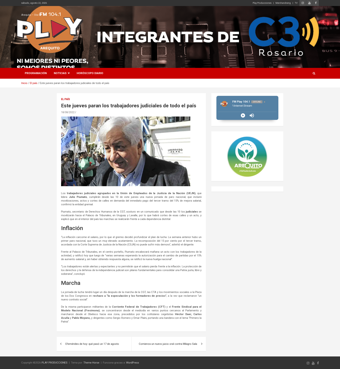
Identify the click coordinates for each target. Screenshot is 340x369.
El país (65, 99)
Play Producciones (262, 3)
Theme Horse (91, 362)
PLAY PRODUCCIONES (54, 362)
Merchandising (283, 3)
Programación (36, 73)
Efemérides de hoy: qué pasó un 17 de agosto (92, 343)
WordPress (132, 362)
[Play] (243, 115)
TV (296, 3)
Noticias (60, 73)
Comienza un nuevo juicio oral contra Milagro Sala (168, 343)
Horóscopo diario (90, 73)
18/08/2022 (68, 112)
